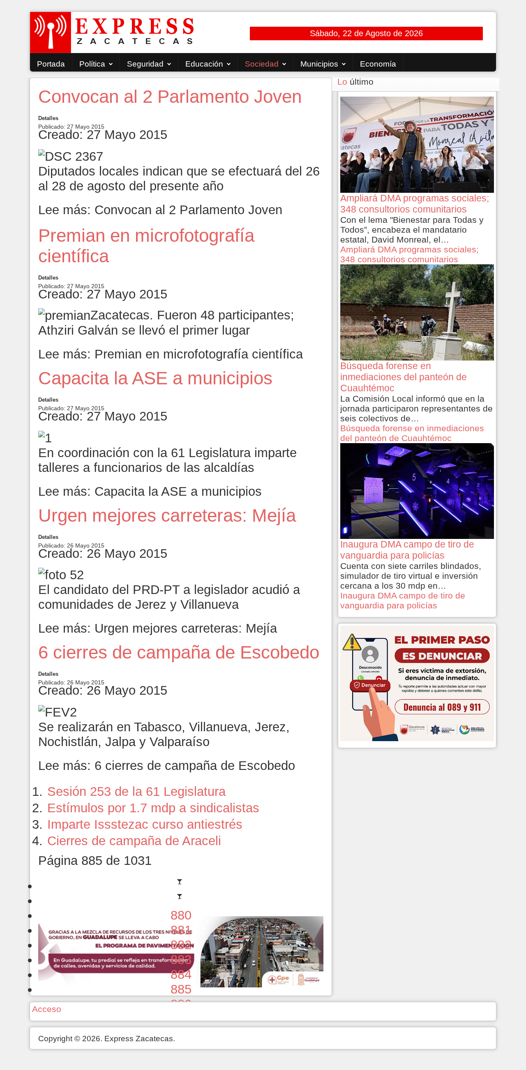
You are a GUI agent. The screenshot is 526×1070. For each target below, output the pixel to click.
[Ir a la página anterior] (181, 900)
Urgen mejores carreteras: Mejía (167, 515)
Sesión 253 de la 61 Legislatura (136, 791)
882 (181, 945)
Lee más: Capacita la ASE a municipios (150, 491)
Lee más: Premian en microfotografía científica (170, 354)
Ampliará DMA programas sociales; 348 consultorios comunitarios (409, 254)
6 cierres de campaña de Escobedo (178, 652)
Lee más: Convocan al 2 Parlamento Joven (160, 210)
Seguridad (145, 64)
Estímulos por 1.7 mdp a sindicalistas (153, 808)
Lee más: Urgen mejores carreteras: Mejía (157, 628)
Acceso (46, 1009)
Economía (378, 64)
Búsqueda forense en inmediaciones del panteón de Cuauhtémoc (412, 433)
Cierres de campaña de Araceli (134, 841)
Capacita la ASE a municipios (155, 378)
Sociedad (262, 64)
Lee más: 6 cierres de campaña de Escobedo (166, 765)
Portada (51, 64)
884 (181, 974)
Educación (204, 64)
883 (181, 959)
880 (181, 915)
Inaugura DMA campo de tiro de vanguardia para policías (402, 600)
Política (92, 64)
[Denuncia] (417, 682)
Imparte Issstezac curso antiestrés (144, 824)
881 (181, 930)
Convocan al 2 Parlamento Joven (170, 96)
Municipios (319, 64)
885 (181, 989)
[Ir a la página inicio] (181, 885)
